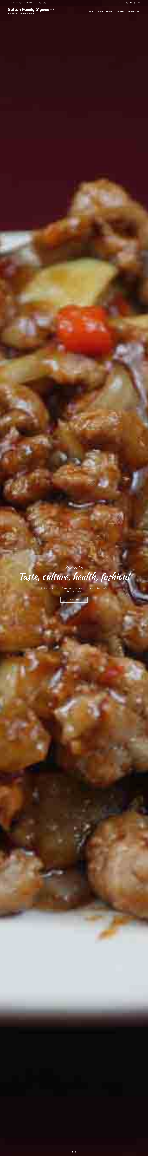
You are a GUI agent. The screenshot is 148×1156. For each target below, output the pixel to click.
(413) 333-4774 (41, 3)
